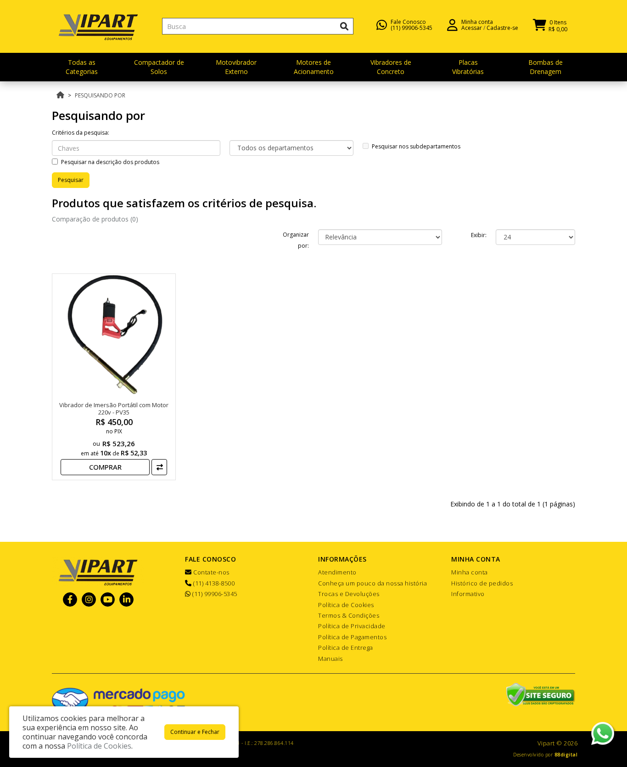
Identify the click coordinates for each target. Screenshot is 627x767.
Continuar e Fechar (194, 732)
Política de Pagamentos (352, 637)
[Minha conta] (452, 24)
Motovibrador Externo (236, 67)
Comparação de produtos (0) (95, 219)
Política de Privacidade (352, 626)
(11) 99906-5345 (411, 28)
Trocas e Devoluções (349, 594)
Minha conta (469, 572)
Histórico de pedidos (482, 583)
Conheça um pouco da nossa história (372, 583)
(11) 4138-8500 (213, 583)
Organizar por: (296, 240)
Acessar (471, 28)
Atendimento (337, 572)
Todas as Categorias (82, 67)
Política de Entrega (345, 647)
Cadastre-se (502, 28)
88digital (566, 754)
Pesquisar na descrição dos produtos (110, 162)
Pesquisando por (100, 95)
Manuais (330, 658)
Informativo (468, 594)
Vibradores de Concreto (390, 67)
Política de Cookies (346, 605)
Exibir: (479, 235)
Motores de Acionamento (314, 67)
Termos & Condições (348, 615)
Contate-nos (211, 572)
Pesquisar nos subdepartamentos (416, 146)
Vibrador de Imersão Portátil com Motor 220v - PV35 (113, 408)
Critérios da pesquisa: (80, 132)
